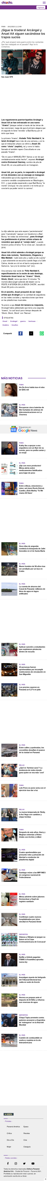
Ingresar (41, 7)
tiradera (6, 325)
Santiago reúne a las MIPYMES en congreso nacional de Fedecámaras (32, 875)
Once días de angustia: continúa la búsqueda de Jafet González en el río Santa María (32, 548)
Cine (25, 1140)
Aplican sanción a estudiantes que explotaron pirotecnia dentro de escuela (32, 649)
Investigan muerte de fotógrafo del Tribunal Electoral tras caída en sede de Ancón (32, 979)
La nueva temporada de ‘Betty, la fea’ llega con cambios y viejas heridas (32, 814)
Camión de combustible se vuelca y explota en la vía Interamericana (30, 1040)
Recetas (27, 1133)
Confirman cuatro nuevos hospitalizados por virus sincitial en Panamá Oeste (30, 919)
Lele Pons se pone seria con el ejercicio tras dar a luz (32, 789)
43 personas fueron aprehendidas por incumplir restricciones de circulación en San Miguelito (32, 670)
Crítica (9, 1133)
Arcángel (13, 321)
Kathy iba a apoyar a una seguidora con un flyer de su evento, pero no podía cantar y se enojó (32, 449)
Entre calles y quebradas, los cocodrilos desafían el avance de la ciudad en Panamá (32, 750)
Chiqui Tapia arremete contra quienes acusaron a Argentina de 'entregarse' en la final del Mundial (32, 1021)
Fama (21, 385)
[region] (23, 18)
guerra (23, 321)
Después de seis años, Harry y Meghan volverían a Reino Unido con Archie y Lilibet (32, 834)
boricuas (32, 321)
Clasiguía (27, 1146)
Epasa (26, 1126)
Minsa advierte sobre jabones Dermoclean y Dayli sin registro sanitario (31, 899)
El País (22, 405)
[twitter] (24, 1163)
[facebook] (8, 1163)
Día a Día (10, 1140)
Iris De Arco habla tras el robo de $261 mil (32, 388)
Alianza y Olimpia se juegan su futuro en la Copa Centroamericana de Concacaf (32, 939)
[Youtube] (33, 1163)
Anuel (5, 321)
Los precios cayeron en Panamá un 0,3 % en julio (30, 688)
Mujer (9, 1146)
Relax (21, 765)
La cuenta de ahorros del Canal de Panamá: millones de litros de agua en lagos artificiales (32, 590)
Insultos (15, 325)
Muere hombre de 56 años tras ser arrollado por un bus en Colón (32, 568)
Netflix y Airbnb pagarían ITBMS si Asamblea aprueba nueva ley (31, 959)
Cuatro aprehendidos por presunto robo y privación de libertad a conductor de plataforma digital (31, 856)
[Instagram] (16, 1163)
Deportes (23, 934)
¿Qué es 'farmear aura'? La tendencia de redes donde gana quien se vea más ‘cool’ (31, 770)
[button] (20, 333)
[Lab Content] (23, 1115)
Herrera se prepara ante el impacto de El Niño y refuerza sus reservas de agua (31, 1000)
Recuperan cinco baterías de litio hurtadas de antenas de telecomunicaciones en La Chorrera (31, 411)
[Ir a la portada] (7, 2)
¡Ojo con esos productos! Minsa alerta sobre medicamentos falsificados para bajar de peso (30, 469)
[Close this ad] (45, 1179)
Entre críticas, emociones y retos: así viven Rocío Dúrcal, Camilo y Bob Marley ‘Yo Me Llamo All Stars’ (31, 489)
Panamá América (13, 1126)
